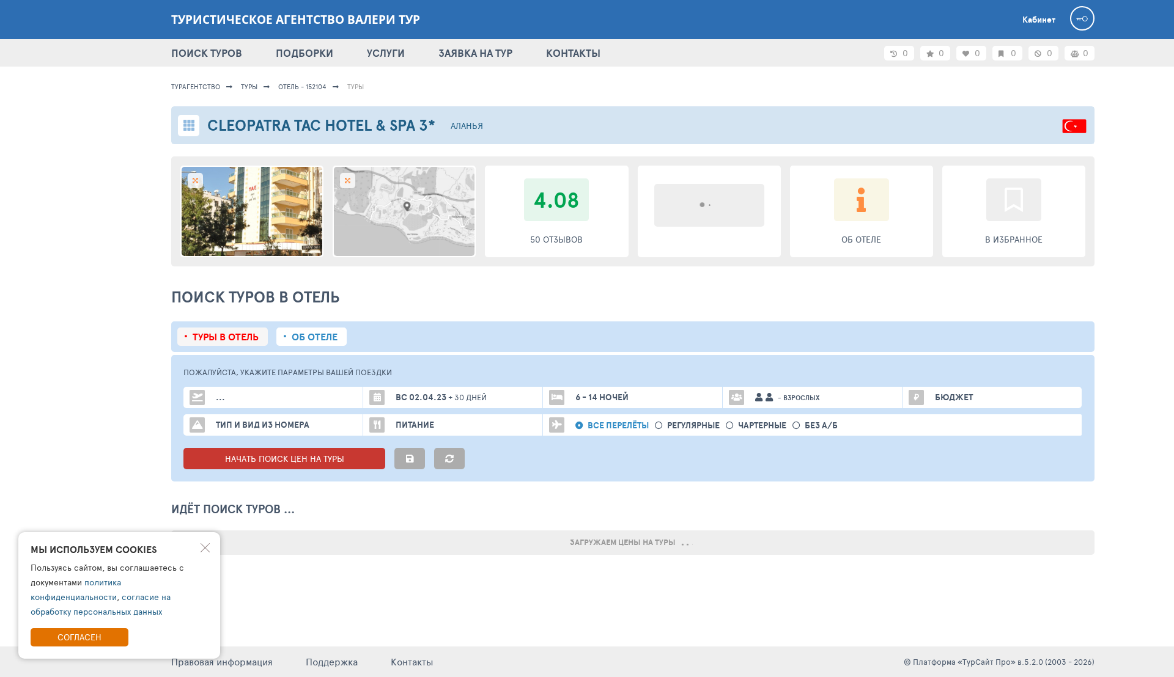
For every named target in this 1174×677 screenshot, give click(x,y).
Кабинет (1038, 19)
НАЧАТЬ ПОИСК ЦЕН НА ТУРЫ (284, 458)
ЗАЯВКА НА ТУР (475, 52)
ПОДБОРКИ (304, 52)
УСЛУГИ (386, 52)
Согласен (79, 637)
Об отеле (315, 336)
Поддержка (332, 661)
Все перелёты (618, 425)
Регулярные (693, 425)
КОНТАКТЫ (573, 52)
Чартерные (762, 425)
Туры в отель (226, 336)
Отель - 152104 (302, 86)
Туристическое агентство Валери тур (295, 19)
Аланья (467, 125)
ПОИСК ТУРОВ (206, 52)
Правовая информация (222, 661)
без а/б (821, 425)
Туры (249, 86)
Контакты (412, 661)
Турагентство (195, 86)
